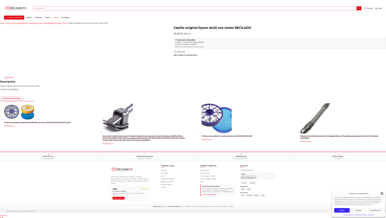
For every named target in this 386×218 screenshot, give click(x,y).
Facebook (243, 182)
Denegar (358, 210)
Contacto (163, 187)
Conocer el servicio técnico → (210, 194)
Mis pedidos (164, 173)
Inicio (2, 23)
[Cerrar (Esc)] (6, 215)
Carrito (163, 176)
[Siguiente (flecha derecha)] (2, 217)
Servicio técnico (205, 173)
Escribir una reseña (118, 198)
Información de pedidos (168, 179)
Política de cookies (348, 214)
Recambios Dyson (35, 23)
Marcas (47, 17)
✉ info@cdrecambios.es (247, 170)
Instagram (252, 182)
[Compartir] (4, 215)
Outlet (55, 17)
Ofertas (28, 17)
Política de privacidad (361, 214)
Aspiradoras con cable (52, 23)
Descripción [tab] (8, 77)
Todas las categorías (15, 17)
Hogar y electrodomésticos (16, 23)
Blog (201, 181)
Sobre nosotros (204, 170)
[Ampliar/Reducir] (0, 215)
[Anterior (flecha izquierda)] (0, 217)
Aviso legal (371, 214)
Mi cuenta (164, 170)
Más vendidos (65, 17)
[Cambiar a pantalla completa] (2, 215)
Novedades (38, 17)
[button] (382, 193)
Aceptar (341, 210)
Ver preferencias (375, 210)
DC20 (64, 23)
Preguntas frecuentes (167, 181)
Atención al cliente (166, 184)
